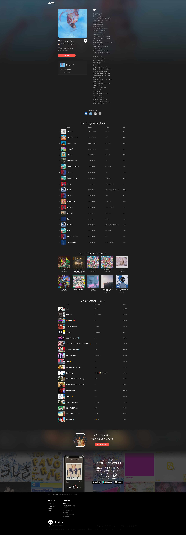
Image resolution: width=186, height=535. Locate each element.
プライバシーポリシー (108, 526)
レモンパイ (70, 155)
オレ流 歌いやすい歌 (71, 326)
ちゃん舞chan (98, 314)
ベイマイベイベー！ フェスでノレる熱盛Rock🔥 (79, 344)
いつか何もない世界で (78, 289)
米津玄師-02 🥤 (70, 419)
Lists (67, 309)
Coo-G (96, 413)
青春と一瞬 (70, 213)
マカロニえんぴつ (70, 44)
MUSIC (68, 230)
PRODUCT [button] (51, 500)
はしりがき (70, 207)
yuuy (96, 390)
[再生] (85, 41)
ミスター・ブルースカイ (73, 166)
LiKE (106, 137)
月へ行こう (70, 225)
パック (96, 309)
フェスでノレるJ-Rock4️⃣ (72, 338)
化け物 (64, 289)
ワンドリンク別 (71, 201)
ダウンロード (51, 503)
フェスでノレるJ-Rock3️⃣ (72, 349)
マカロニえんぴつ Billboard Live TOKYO (79, 270)
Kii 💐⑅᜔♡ (97, 419)
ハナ (122, 270)
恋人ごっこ (70, 131)
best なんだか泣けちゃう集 (73, 367)
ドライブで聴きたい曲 (72, 408)
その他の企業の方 (66, 516)
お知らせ (50, 508)
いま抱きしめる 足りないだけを (107, 289)
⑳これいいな (69, 373)
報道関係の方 (65, 512)
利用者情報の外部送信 (120, 526)
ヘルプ (49, 510)
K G (95, 320)
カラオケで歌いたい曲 (72, 402)
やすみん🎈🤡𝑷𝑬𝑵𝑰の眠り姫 (101, 373)
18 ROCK (68, 332)
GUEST (96, 367)
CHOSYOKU (108, 166)
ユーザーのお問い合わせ (67, 510)
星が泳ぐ (69, 219)
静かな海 (93, 289)
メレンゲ (69, 184)
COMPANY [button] (66, 500)
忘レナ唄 (69, 190)
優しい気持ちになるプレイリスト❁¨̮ (75, 384)
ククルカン (97, 326)
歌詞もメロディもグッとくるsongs (75, 379)
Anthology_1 (97, 355)
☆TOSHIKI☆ (98, 332)
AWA (96, 338)
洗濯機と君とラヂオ (72, 160)
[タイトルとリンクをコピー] (95, 113)
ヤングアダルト (71, 149)
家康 (96, 396)
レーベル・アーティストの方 (68, 514)
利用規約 (99, 526)
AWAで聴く (67, 55)
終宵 (64, 270)
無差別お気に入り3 (71, 355)
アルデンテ (108, 201)
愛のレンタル (70, 195)
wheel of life (108, 143)
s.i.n (106, 160)
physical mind (93, 270)
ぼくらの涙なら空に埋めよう (112, 189)
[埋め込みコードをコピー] (100, 113)
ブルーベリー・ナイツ (72, 137)
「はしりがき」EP (109, 184)
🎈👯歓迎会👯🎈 (70, 320)
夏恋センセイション (72, 178)
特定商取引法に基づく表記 (132, 526)
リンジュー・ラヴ (71, 143)
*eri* (95, 384)
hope (106, 172)
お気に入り (69, 314)
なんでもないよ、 (70, 64)
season (107, 149)
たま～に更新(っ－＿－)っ (72, 414)
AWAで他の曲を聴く (101, 444)
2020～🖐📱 (69, 361)
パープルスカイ (107, 270)
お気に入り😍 (69, 396)
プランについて (51, 506)
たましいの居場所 (71, 242)
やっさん (97, 402)
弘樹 (96, 408)
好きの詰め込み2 (70, 390)
